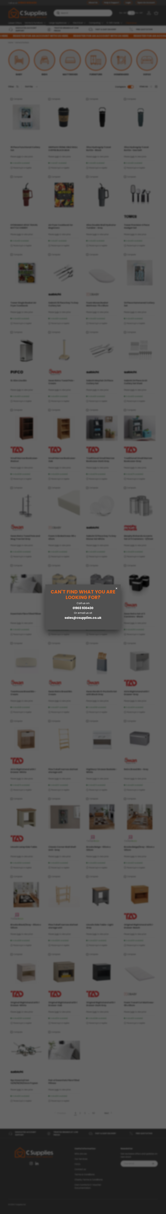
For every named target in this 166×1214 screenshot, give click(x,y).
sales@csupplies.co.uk (83, 618)
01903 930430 (83, 608)
